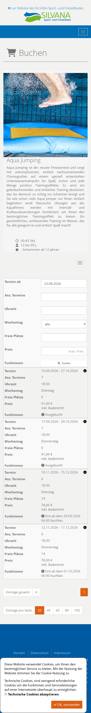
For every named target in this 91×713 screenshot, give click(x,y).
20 (39, 610)
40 (49, 610)
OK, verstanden (68, 704)
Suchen (65, 363)
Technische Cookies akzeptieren (33, 694)
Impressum (62, 653)
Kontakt (19, 653)
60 (58, 610)
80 (67, 610)
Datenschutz (39, 653)
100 (77, 610)
